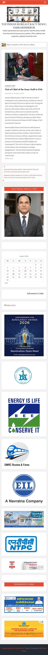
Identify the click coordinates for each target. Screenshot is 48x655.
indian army (9, 158)
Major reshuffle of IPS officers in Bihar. (21, 45)
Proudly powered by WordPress (13, 648)
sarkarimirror (9, 93)
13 (25, 271)
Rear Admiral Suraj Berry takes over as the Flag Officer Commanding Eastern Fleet (21, 170)
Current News (10, 86)
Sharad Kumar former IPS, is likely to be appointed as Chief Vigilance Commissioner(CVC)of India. (23, 176)
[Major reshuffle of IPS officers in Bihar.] (4, 45)
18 (13, 274)
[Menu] (3, 2)
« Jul (6, 283)
